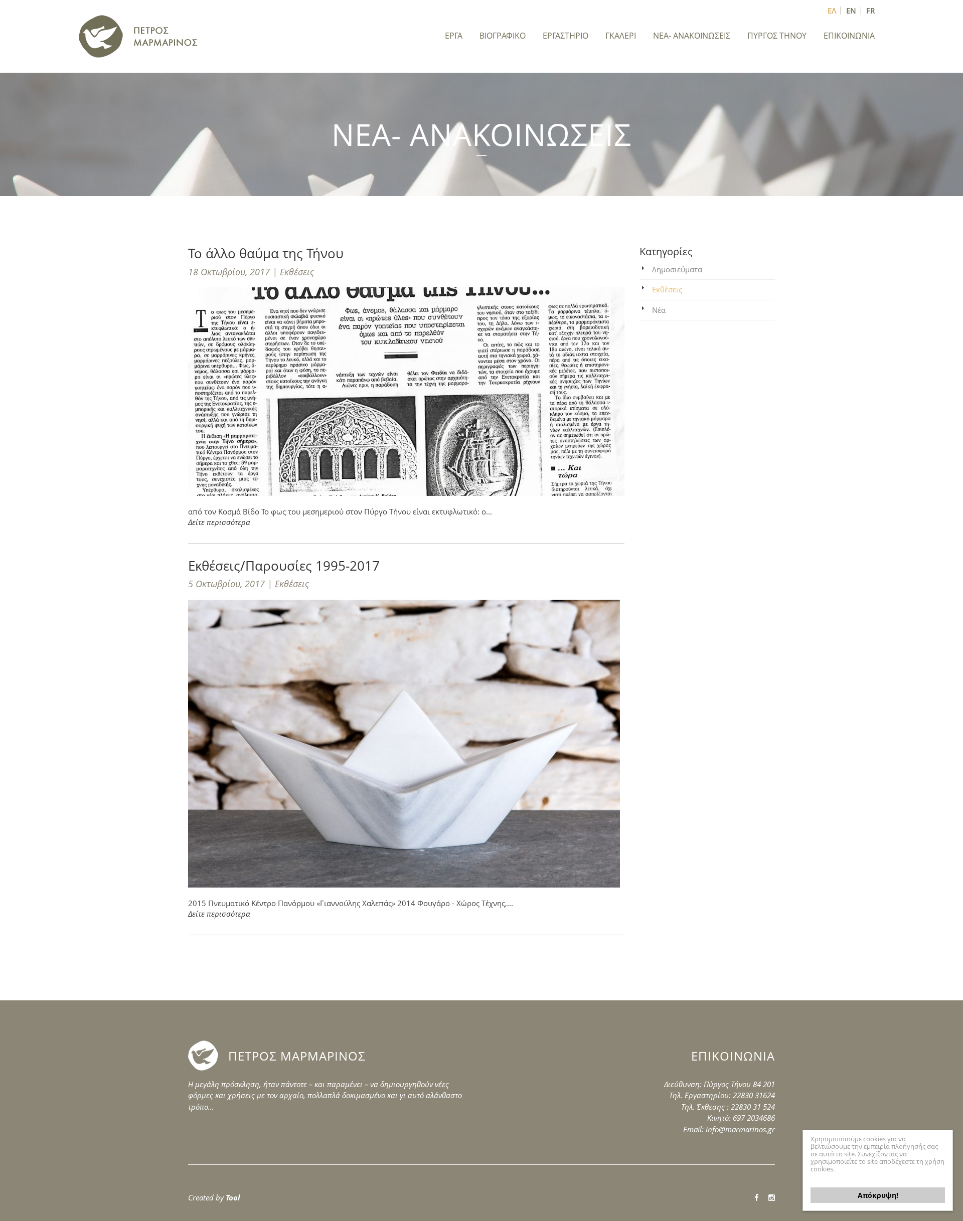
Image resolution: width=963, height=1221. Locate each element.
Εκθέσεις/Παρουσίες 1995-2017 (284, 566)
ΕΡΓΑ (453, 35)
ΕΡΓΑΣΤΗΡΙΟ (565, 35)
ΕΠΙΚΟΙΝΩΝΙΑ (849, 35)
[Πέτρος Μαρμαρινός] (139, 36)
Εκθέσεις (667, 289)
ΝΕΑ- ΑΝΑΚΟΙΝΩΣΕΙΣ (691, 35)
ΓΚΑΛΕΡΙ (620, 35)
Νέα (659, 310)
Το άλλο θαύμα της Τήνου (266, 253)
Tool (233, 1197)
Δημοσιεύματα (677, 269)
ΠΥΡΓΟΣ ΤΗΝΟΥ (777, 35)
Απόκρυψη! (878, 1195)
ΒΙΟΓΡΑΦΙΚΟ (502, 35)
